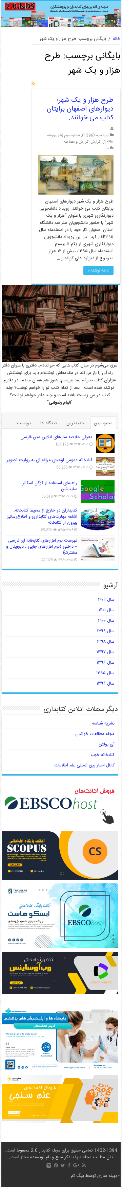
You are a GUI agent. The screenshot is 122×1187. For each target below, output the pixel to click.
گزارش (95, 142)
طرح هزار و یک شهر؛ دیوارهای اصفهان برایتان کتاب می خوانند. (80, 109)
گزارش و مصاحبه (75, 142)
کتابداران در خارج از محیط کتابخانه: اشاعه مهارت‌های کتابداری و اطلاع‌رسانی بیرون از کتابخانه (41, 516)
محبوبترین (103, 423)
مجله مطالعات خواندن (95, 734)
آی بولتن (107, 744)
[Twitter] (63, 1165)
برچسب (24, 423)
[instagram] (49, 1165)
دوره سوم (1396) (95, 135)
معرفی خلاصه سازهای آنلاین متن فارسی (56, 437)
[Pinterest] (56, 1165)
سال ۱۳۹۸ (106, 641)
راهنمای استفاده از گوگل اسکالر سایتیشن (49, 486)
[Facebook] (69, 1165)
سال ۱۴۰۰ (106, 620)
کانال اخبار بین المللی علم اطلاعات (85, 765)
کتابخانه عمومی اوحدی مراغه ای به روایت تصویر (50, 460)
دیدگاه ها (48, 423)
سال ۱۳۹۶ (106, 662)
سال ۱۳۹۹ (106, 631)
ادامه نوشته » (98, 270)
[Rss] (83, 1165)
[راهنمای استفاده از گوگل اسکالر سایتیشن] (98, 491)
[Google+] (76, 1165)
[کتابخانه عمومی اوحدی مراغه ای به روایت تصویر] (105, 466)
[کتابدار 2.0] (61, 14)
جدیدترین (75, 423)
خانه (116, 39)
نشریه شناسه (103, 723)
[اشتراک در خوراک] (33, 84)
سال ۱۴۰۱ (107, 610)
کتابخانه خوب (103, 755)
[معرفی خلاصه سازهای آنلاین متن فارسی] (105, 443)
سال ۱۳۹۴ (106, 683)
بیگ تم (77, 1176)
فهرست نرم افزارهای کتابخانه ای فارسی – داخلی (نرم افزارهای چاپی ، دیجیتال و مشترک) (41, 546)
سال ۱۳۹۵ (105, 673)
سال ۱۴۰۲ (106, 599)
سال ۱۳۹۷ (106, 652)
